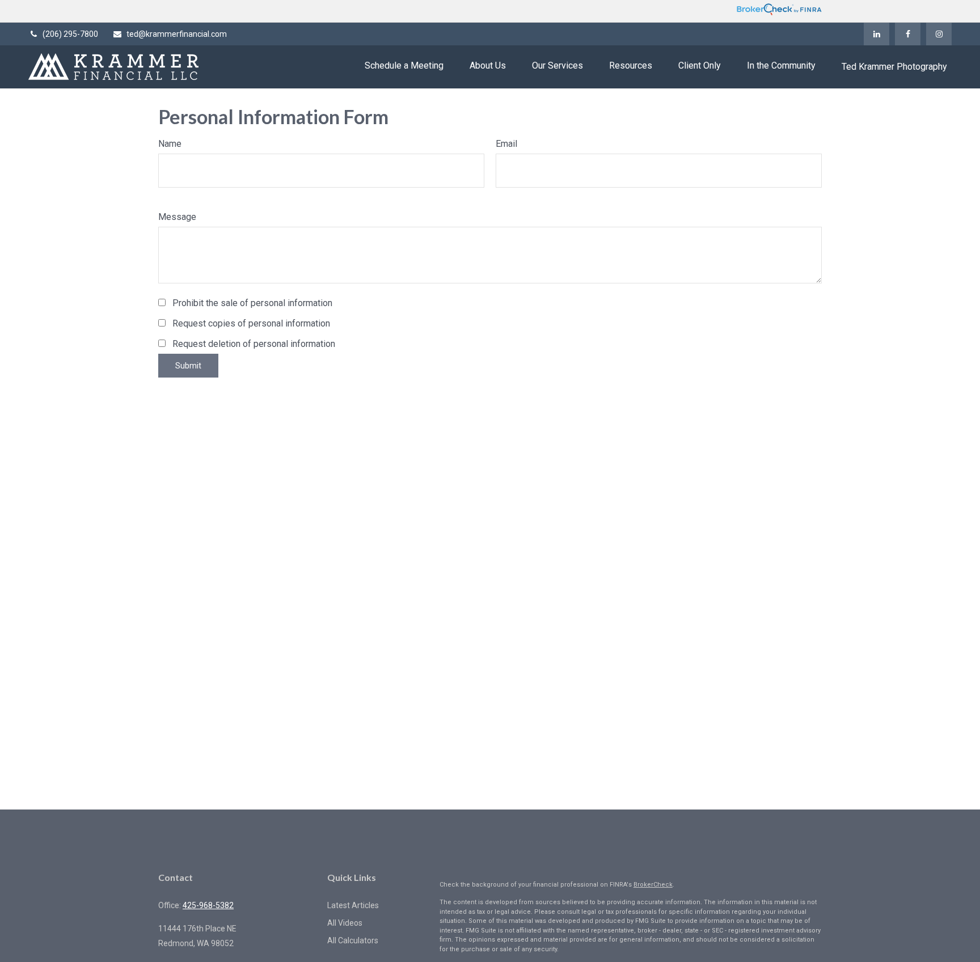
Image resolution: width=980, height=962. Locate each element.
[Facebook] (907, 34)
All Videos (344, 922)
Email (506, 143)
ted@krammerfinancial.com (176, 34)
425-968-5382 (208, 905)
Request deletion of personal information (253, 343)
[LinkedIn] (876, 34)
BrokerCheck (653, 884)
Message (177, 216)
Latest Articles (353, 905)
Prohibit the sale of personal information (252, 303)
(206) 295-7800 (70, 34)
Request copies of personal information (251, 323)
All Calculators (352, 940)
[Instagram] (939, 34)
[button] (404, 65)
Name (169, 143)
